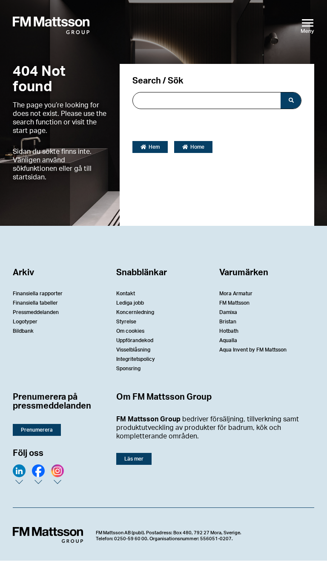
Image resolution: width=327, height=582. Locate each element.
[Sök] (291, 100)
